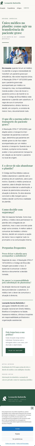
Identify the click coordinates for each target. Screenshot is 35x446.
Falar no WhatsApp (15, 350)
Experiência (11, 8)
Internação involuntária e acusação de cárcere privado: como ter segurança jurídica (17, 377)
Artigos (19, 8)
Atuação (2, 8)
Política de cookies (10, 443)
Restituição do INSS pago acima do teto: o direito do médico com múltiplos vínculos (16, 367)
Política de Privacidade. (22, 443)
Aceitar (17, 429)
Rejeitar (17, 434)
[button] (32, 408)
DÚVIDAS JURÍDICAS (9, 18)
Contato (26, 8)
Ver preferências (17, 439)
